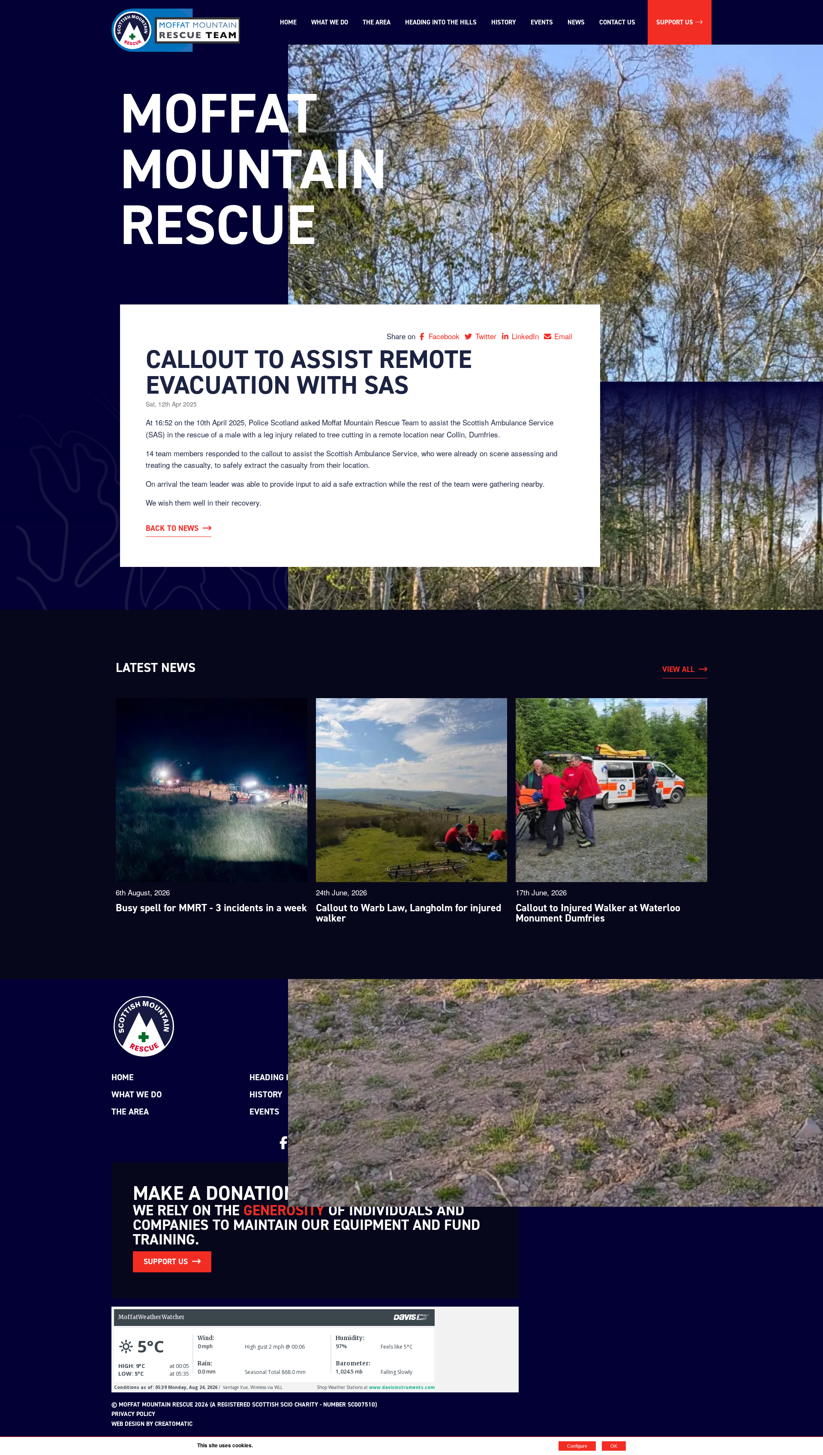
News (576, 22)
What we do (329, 22)
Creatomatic (173, 1424)
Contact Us (617, 22)
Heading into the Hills (441, 22)
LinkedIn (526, 336)
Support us (675, 22)
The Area (376, 22)
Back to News (172, 528)
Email (563, 336)
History (503, 22)
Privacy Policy (133, 1414)
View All (678, 669)
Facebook (445, 336)
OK (613, 1446)
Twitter (486, 336)
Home (288, 22)
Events (542, 22)
